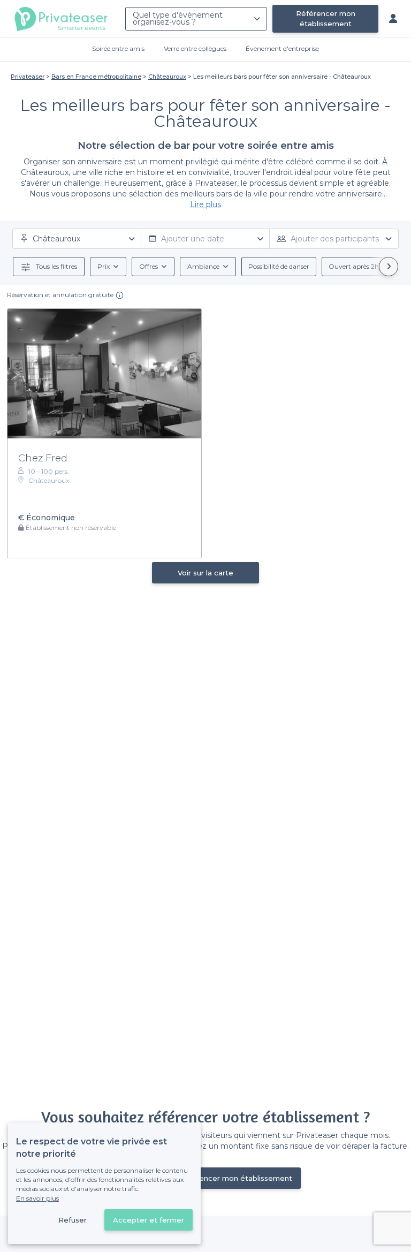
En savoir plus (37, 1198)
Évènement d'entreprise (282, 48)
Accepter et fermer (148, 1220)
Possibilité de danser (278, 266)
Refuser (72, 1220)
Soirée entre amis (118, 48)
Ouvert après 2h (354, 266)
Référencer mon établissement (325, 18)
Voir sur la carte (205, 572)
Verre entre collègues (195, 48)
